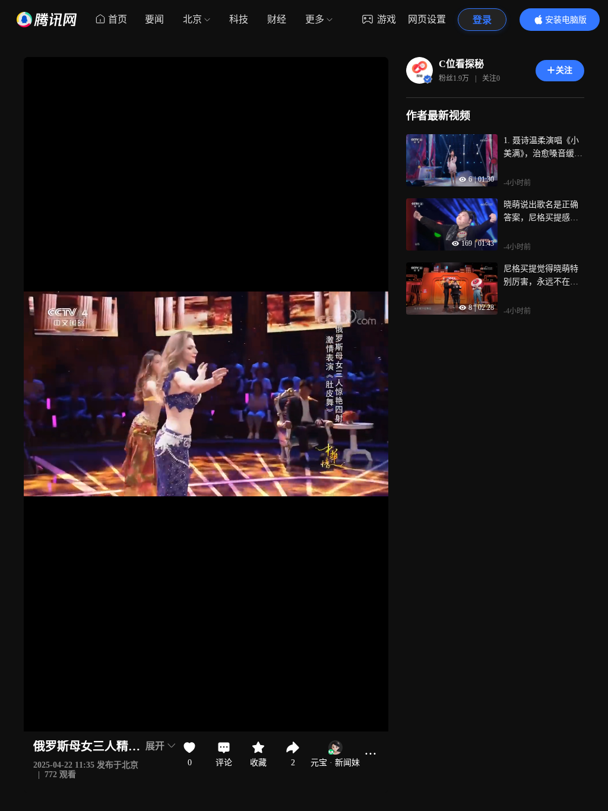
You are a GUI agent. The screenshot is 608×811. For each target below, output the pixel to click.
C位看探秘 (461, 64)
